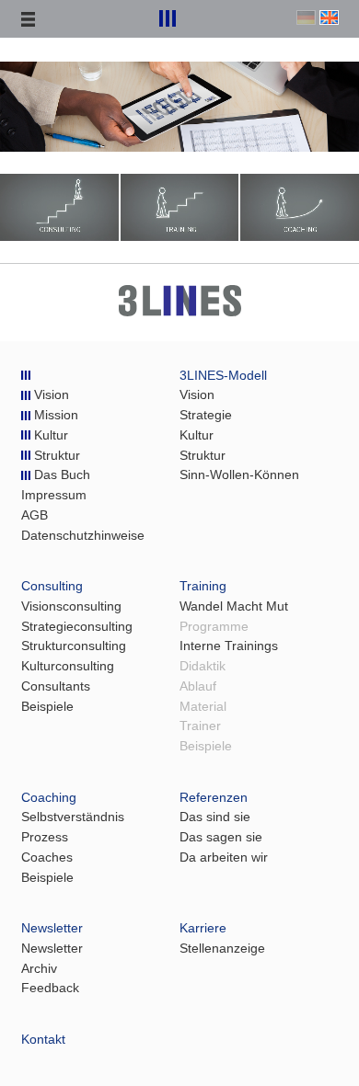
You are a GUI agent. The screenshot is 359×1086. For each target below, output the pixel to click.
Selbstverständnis (72, 817)
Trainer (200, 726)
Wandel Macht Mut (234, 606)
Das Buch (60, 475)
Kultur (49, 435)
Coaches (47, 857)
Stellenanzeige (222, 948)
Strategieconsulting (77, 627)
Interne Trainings (229, 646)
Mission (54, 415)
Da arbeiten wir (224, 857)
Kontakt (43, 1039)
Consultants (55, 686)
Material (203, 707)
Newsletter (52, 928)
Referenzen (214, 798)
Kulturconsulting (67, 666)
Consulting (52, 586)
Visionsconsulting (71, 606)
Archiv (39, 969)
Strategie (206, 415)
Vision (49, 395)
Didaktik (203, 666)
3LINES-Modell (223, 376)
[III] (26, 376)
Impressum (54, 495)
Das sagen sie (221, 837)
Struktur (55, 456)
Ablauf (198, 686)
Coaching (48, 798)
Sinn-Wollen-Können (239, 475)
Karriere (203, 928)
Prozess (44, 837)
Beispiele (47, 707)
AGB (34, 515)
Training (203, 586)
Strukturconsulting (73, 646)
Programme (214, 627)
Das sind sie (215, 817)
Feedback (50, 988)
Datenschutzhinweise (83, 536)
